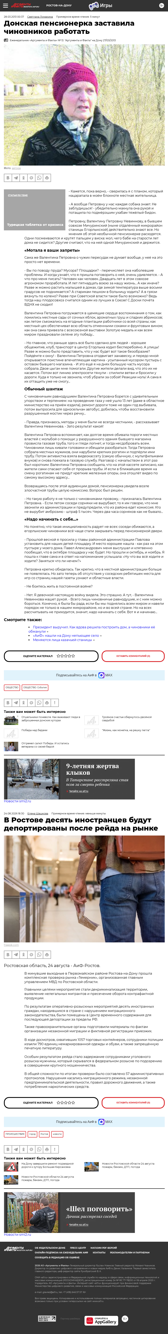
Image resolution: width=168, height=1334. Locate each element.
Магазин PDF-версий (104, 1248)
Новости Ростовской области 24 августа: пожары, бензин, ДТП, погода (128, 1165)
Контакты (99, 1252)
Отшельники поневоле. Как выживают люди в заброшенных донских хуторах (51, 719)
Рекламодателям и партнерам (130, 1252)
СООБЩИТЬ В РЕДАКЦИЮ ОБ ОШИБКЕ (57, 1257)
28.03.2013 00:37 (14, 16)
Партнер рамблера (70, 1318)
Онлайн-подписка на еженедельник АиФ (61, 1252)
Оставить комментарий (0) (133, 656)
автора (16, 168)
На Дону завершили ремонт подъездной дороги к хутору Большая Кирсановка (48, 1165)
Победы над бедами (34, 730)
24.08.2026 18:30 (14, 813)
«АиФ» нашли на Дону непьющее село (66, 636)
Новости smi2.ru (17, 801)
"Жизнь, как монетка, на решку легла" (126, 730)
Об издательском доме (50, 1248)
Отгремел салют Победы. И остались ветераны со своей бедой (45, 745)
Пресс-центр (78, 1248)
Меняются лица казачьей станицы (62, 640)
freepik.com (11, 944)
